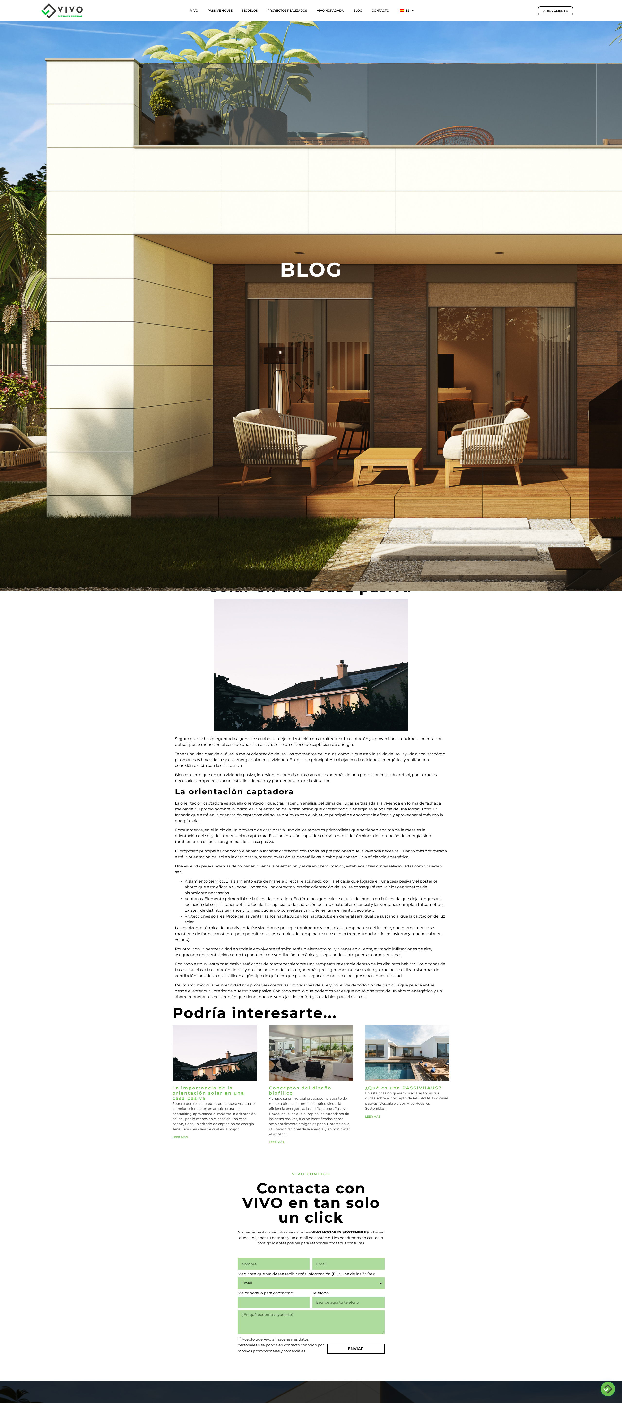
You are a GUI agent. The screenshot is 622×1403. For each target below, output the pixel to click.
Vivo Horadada (330, 10)
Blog (358, 10)
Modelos (250, 10)
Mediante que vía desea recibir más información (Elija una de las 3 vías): (306, 1274)
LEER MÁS (180, 1137)
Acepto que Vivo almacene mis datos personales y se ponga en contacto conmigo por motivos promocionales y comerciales (281, 1345)
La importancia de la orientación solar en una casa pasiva (208, 1093)
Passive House (220, 10)
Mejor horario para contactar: (265, 1293)
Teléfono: (320, 1293)
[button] (608, 1389)
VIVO (194, 10)
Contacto (380, 10)
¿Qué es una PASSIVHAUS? (403, 1088)
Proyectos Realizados (287, 10)
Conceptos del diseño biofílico (300, 1090)
